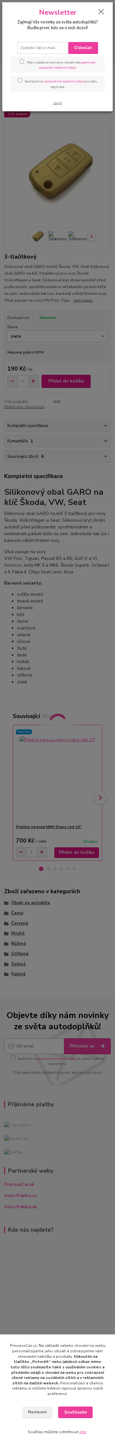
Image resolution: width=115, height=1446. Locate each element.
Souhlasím (75, 1412)
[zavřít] (101, 12)
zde (82, 1431)
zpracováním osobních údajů (64, 81)
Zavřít (57, 103)
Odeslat (83, 48)
